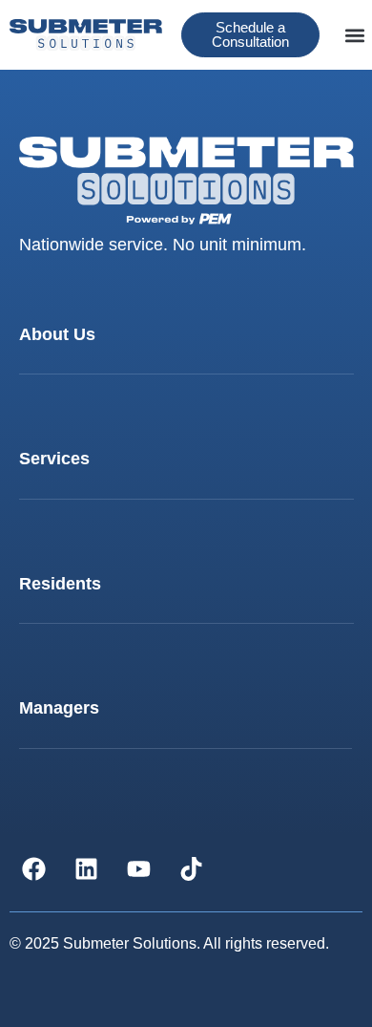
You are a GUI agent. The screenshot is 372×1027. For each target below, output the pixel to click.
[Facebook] (33, 868)
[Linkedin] (86, 868)
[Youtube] (138, 868)
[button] (354, 35)
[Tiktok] (191, 868)
